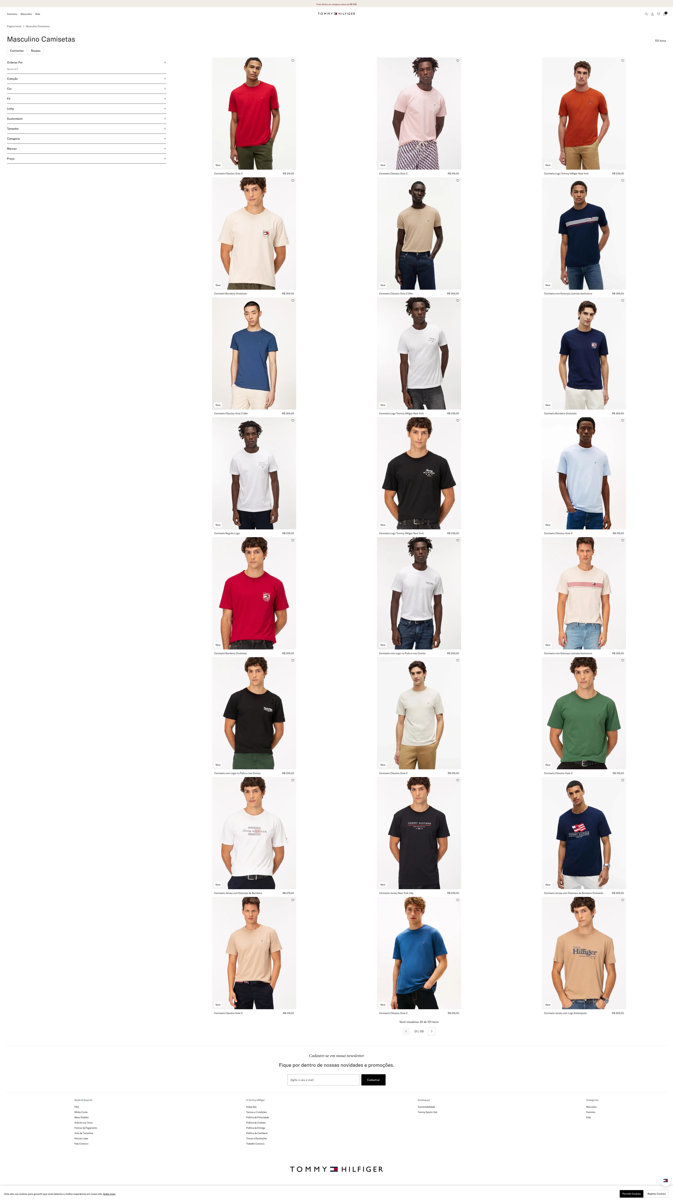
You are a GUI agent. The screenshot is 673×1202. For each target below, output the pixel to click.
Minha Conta (80, 1112)
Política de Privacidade (257, 1117)
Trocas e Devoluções (256, 1138)
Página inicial (14, 26)
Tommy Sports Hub (427, 1112)
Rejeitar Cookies (657, 1193)
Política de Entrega (255, 1127)
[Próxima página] (432, 1031)
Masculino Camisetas (38, 26)
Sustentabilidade (426, 1106)
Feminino (12, 14)
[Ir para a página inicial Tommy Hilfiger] (336, 14)
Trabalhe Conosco (255, 1143)
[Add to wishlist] (293, 60)
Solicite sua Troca (83, 1122)
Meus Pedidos (81, 1117)
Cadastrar (373, 1080)
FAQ (76, 1106)
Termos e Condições (256, 1112)
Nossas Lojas (81, 1138)
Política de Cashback (257, 1133)
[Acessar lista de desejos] (658, 14)
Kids (37, 14)
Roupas (35, 50)
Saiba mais (109, 1194)
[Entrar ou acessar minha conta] (652, 14)
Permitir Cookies (631, 1193)
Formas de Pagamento (85, 1127)
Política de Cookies (256, 1122)
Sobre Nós (251, 1106)
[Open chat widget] (665, 1180)
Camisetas (17, 50)
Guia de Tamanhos (83, 1133)
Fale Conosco (81, 1143)
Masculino (26, 14)
